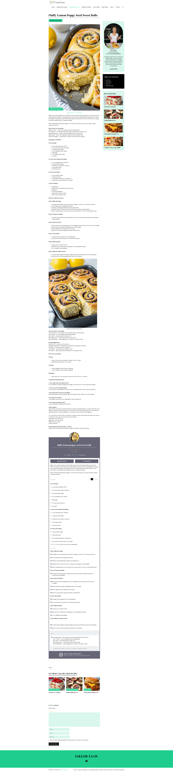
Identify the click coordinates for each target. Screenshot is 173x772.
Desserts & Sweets (86, 7)
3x (97, 479)
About (111, 7)
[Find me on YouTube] (86, 761)
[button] (122, 7)
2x (94, 479)
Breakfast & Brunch (74, 7)
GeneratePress (64, 769)
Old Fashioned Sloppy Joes (91, 692)
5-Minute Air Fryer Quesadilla (112, 147)
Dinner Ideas (96, 7)
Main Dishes (105, 7)
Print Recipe (79, 112)
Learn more (113, 69)
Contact (118, 7)
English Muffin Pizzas (72, 692)
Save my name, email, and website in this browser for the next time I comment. (69, 740)
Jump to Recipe (70, 112)
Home (53, 7)
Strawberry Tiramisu (54, 692)
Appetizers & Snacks (62, 7)
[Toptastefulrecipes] (57, 2)
